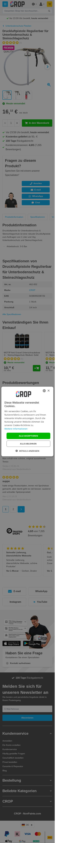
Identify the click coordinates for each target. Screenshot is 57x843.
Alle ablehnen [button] (28, 443)
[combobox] (44, 390)
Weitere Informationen (16, 428)
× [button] (48, 390)
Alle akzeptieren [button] (28, 435)
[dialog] (27, 421)
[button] (27, 450)
